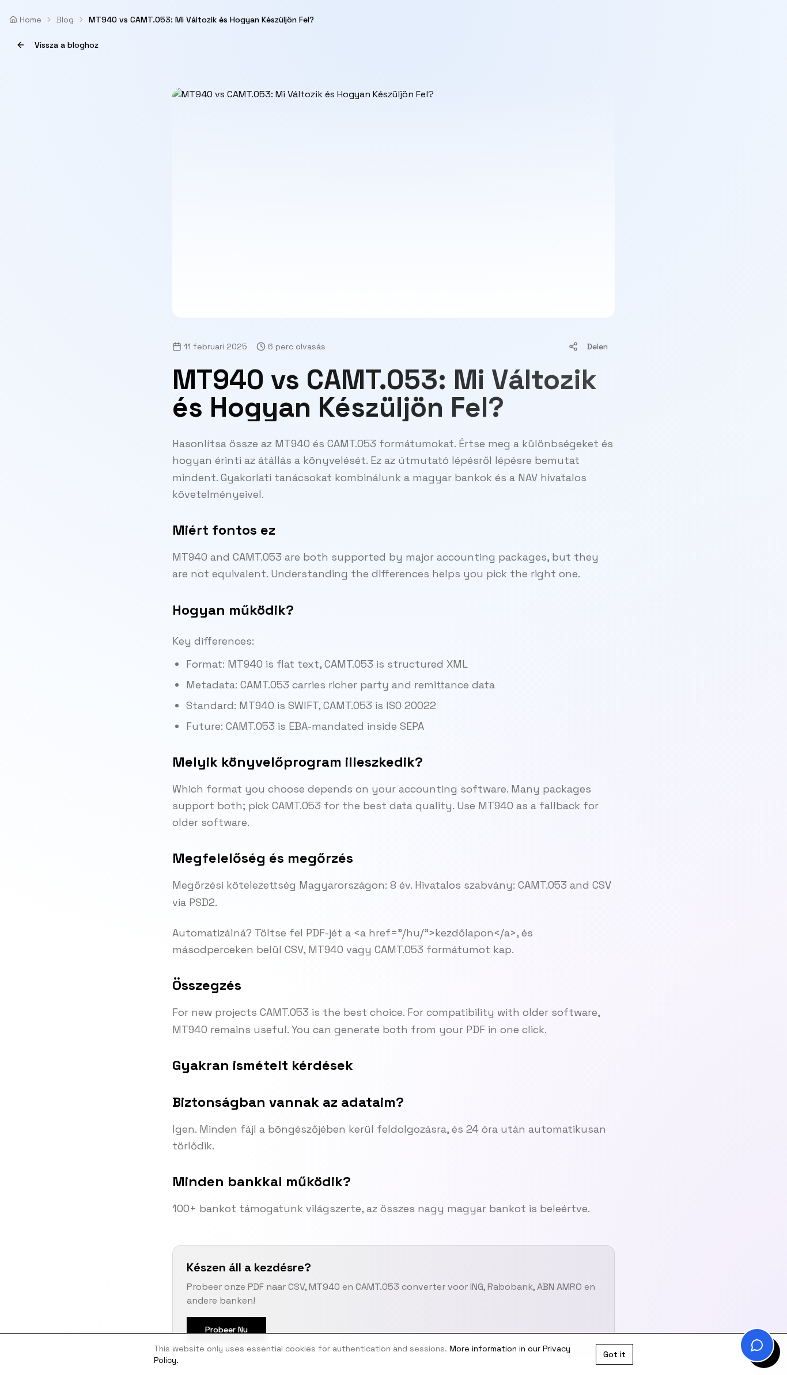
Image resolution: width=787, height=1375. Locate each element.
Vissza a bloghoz (67, 45)
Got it (614, 1354)
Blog (65, 19)
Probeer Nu (226, 1329)
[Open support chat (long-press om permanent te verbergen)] (757, 1345)
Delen (597, 346)
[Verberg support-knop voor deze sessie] (744, 1332)
